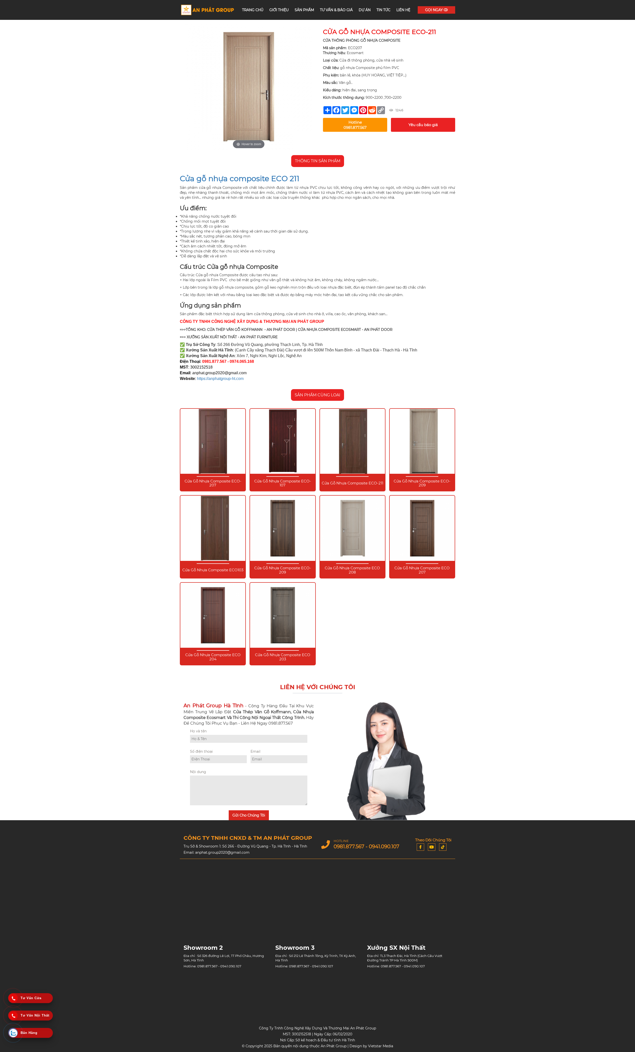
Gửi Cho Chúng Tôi (248, 815)
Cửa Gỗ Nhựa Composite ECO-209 (422, 483)
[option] (249, 87)
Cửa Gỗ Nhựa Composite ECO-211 (352, 483)
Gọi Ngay (434, 10)
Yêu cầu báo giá (423, 124)
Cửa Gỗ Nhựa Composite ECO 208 (352, 570)
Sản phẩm (304, 10)
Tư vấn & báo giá (336, 10)
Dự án (365, 10)
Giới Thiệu (279, 10)
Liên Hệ (403, 10)
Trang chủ (252, 10)
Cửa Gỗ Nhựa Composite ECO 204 (213, 657)
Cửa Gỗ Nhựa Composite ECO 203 (282, 657)
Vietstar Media (380, 1046)
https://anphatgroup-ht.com (220, 378)
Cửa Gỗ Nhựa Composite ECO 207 (422, 570)
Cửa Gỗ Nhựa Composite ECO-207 (213, 483)
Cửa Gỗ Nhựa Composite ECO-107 (282, 483)
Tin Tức (383, 10)
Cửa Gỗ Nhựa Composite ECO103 (212, 570)
